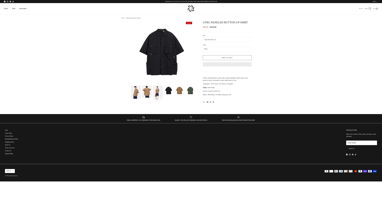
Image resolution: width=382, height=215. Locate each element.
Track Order (8, 133)
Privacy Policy (9, 136)
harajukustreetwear (13, 175)
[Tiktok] (13, 1)
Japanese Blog (9, 153)
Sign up (351, 148)
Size (204, 35)
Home (6, 8)
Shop (13, 8)
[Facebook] (4, 1)
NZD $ (374, 1)
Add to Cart (227, 58)
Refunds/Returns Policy (11, 139)
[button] (227, 64)
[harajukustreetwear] (191, 8)
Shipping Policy (9, 142)
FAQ (6, 130)
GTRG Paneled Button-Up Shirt (133, 18)
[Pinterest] (10, 1)
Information (23, 8)
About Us (7, 145)
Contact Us (8, 150)
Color (204, 45)
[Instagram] (7, 1)
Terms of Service (10, 148)
